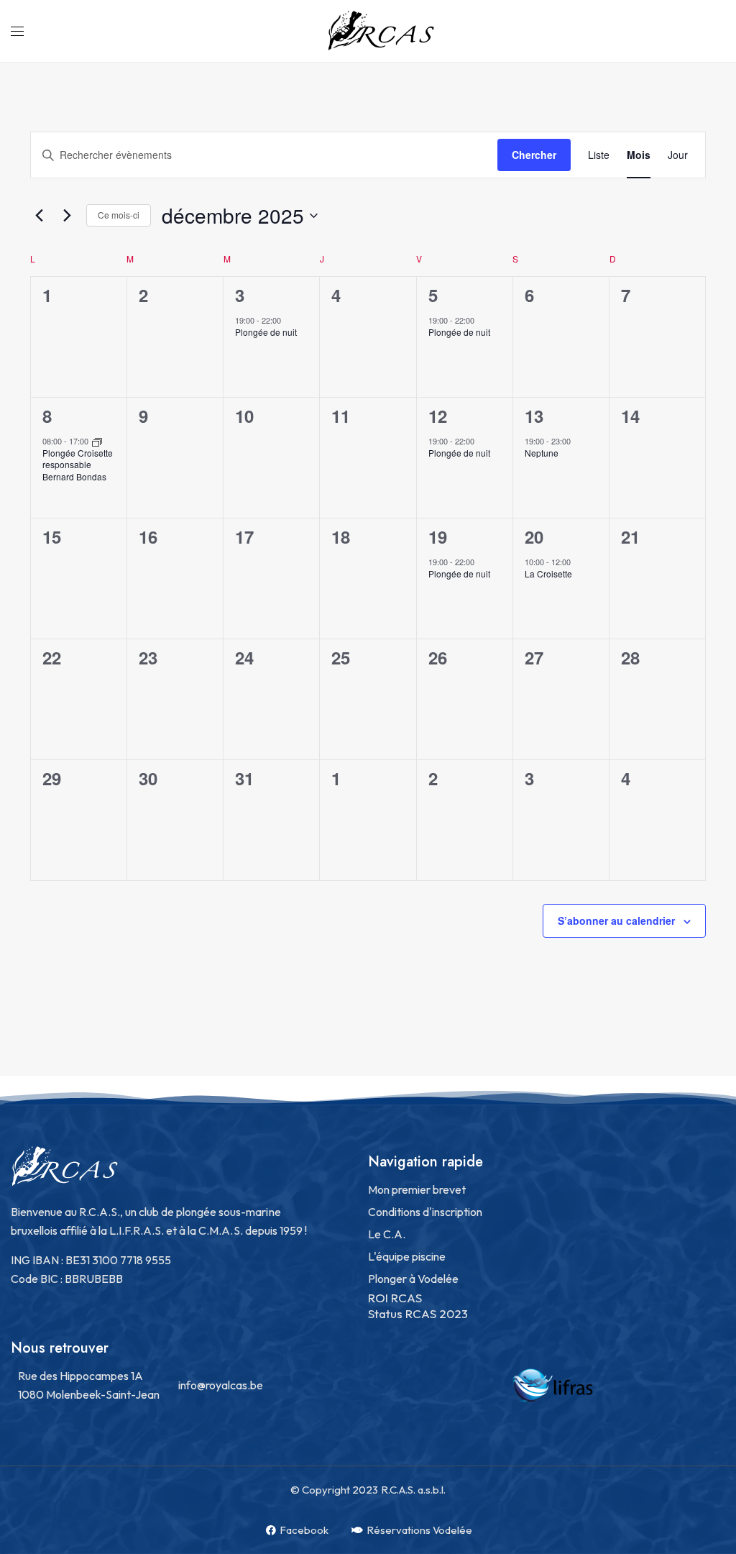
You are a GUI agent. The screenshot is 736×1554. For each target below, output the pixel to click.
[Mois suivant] (66, 215)
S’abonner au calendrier (616, 920)
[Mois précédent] (38, 215)
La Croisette (548, 573)
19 (437, 536)
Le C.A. (386, 1234)
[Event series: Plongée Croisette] (97, 441)
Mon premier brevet (417, 1189)
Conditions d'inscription (425, 1212)
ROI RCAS (395, 1297)
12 (437, 415)
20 (534, 536)
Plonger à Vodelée (413, 1278)
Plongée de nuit (266, 332)
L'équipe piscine (407, 1256)
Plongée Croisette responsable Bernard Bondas (77, 465)
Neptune (541, 453)
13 (534, 415)
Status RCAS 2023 (418, 1313)
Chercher (534, 154)
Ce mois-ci (118, 215)
